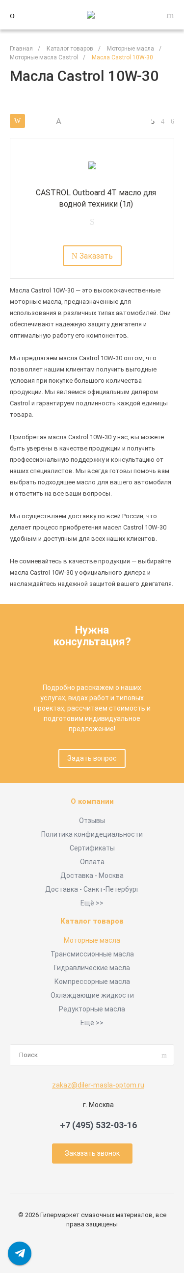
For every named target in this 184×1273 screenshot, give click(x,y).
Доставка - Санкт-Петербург (92, 889)
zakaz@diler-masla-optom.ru (98, 1085)
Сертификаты (92, 848)
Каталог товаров (92, 921)
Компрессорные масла (92, 981)
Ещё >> (92, 903)
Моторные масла (92, 940)
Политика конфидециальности (92, 834)
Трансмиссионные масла (92, 954)
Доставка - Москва (92, 875)
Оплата (92, 862)
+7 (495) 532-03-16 (98, 1125)
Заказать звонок (92, 1153)
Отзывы (92, 820)
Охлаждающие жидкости (92, 995)
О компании (92, 801)
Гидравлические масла (92, 968)
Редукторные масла (92, 1009)
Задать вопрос (92, 758)
